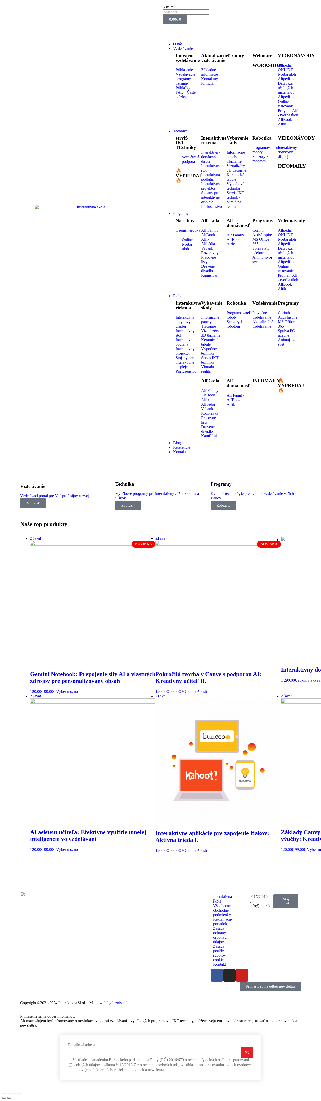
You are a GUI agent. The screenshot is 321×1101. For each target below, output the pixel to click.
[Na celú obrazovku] (14, 1093)
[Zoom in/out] (19, 1093)
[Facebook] (217, 975)
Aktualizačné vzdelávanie (214, 58)
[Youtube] (242, 975)
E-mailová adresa (81, 1045)
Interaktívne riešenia (213, 140)
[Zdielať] (9, 1093)
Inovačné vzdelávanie (188, 58)
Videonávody (291, 220)
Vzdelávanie (264, 303)
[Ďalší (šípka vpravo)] (9, 1098)
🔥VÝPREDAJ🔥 (189, 175)
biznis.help (120, 1002)
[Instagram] (229, 975)
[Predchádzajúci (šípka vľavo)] (4, 1098)
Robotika (262, 138)
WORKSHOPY (268, 65)
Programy (262, 220)
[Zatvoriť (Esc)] (4, 1093)
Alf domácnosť (238, 223)
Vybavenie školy (237, 140)
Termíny (235, 55)
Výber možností (69, 691)
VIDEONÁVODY (296, 55)
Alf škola (210, 220)
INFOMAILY (292, 166)
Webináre (262, 55)
